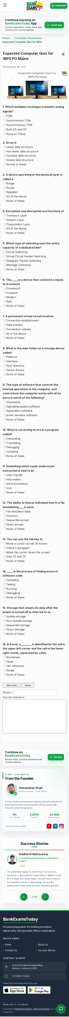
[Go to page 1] (23, 897)
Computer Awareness (28, 38)
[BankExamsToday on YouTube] (49, 826)
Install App (56, 25)
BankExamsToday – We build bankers (32, 1009)
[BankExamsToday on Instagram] (61, 826)
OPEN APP (60, 5)
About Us (43, 944)
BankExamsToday (20, 919)
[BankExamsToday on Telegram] (55, 826)
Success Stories (46, 950)
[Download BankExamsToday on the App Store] (14, 990)
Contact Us (11, 950)
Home (6, 38)
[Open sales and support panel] (61, 1009)
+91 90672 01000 (20, 976)
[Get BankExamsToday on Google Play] (39, 990)
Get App (58, 757)
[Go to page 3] (45, 897)
